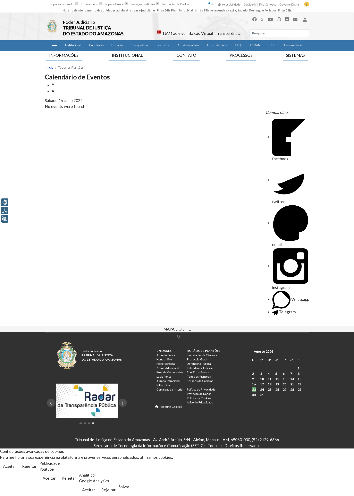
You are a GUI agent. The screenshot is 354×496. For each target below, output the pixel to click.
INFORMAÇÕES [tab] (63, 55)
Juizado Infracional (168, 381)
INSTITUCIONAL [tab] (127, 55)
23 (254, 389)
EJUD (272, 45)
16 (254, 384)
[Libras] (4, 202)
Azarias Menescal (168, 368)
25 (269, 389)
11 (269, 379)
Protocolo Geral (197, 359)
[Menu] (54, 45)
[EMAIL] (52, 91)
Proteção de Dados (175, 4)
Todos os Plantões (199, 376)
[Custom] (295, 19)
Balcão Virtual (200, 33)
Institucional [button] (73, 45)
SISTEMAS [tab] (295, 55)
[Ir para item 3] (89, 423)
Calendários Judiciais (200, 368)
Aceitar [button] (9, 466)
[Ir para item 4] (93, 423)
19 (277, 384)
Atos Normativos (188, 45)
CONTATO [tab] (186, 55)
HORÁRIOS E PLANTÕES (203, 350)
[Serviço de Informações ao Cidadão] (306, 4)
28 (292, 389)
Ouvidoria (250, 4)
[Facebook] (254, 19)
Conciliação (96, 45)
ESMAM (255, 45)
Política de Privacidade (201, 389)
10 (262, 379)
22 (299, 384)
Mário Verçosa (166, 363)
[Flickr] (287, 19)
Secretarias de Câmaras (202, 355)
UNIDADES (164, 350)
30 (254, 395)
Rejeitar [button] (29, 466)
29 (299, 389)
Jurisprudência (293, 45)
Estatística (162, 45)
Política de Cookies (199, 398)
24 (262, 389)
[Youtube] (270, 19)
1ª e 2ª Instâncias (198, 372)
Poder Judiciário (79, 22)
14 (292, 379)
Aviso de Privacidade (200, 402)
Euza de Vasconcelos (170, 372)
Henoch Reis (165, 359)
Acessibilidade (231, 4)
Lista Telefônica (217, 45)
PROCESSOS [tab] (241, 55)
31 (262, 395)
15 (299, 379)
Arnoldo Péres (166, 355)
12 (277, 379)
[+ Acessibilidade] (4, 219)
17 (262, 384)
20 (284, 384)
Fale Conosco (267, 4)
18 (269, 384)
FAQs (239, 45)
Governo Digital (289, 4)
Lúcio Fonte (164, 376)
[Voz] (4, 210)
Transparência (228, 33)
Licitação (117, 45)
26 (277, 389)
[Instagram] (279, 19)
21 (292, 384)
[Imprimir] (52, 85)
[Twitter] (262, 19)
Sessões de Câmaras (200, 381)
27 (284, 389)
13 (284, 379)
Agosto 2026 (263, 351)
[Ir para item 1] (80, 423)
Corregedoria (139, 45)
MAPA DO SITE (177, 329)
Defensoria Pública (199, 363)
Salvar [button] (124, 486)
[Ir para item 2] (85, 423)
